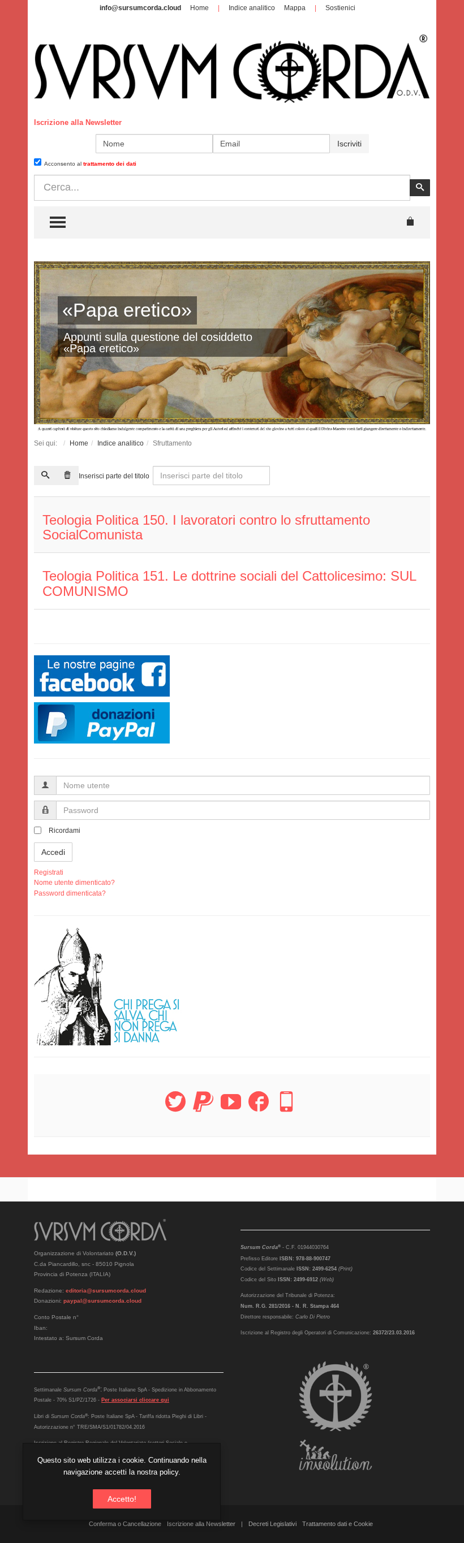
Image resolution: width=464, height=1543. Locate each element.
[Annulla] (67, 475)
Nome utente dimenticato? (74, 883)
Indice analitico (252, 8)
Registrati (48, 872)
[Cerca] (45, 475)
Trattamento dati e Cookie (337, 1523)
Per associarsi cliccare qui (135, 1400)
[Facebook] (258, 1108)
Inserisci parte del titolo (115, 476)
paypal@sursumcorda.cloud (102, 1301)
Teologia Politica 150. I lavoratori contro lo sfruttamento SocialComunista (206, 527)
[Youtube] (231, 1108)
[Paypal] (203, 1108)
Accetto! (122, 1498)
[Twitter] (175, 1108)
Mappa (295, 8)
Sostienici (340, 8)
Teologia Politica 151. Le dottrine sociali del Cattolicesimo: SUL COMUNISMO (229, 583)
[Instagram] (286, 1108)
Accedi (53, 852)
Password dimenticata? (70, 893)
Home (199, 8)
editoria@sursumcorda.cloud (106, 1290)
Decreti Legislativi (272, 1523)
